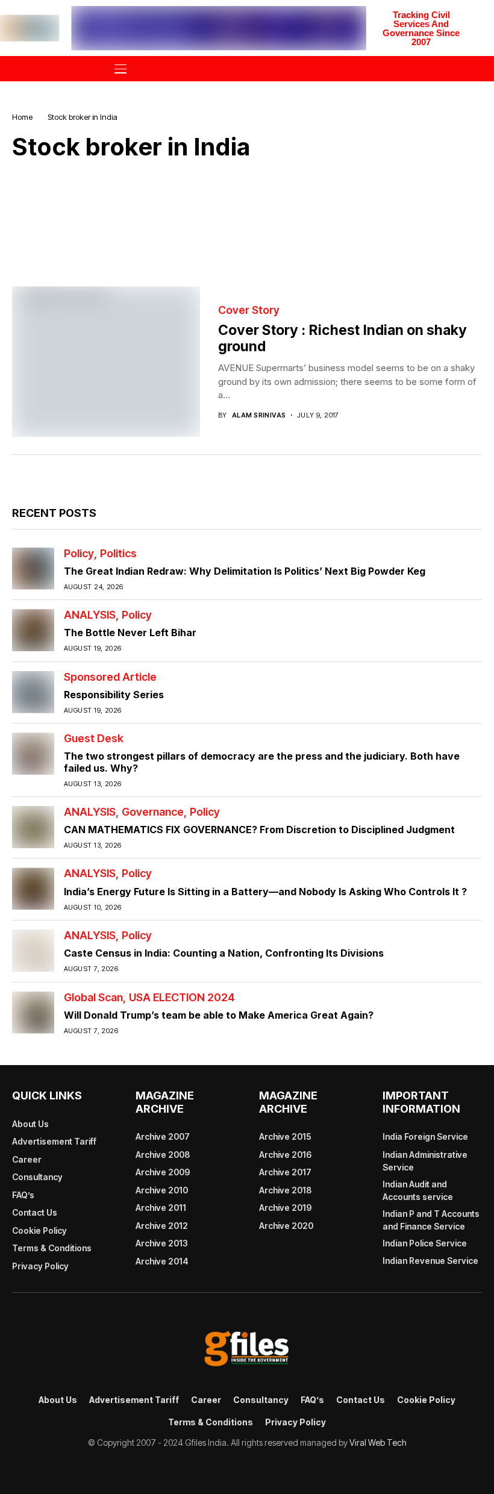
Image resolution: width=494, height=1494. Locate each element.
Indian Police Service (425, 1243)
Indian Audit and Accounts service (418, 1190)
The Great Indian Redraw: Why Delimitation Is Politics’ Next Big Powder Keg (244, 571)
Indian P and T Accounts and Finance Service (431, 1219)
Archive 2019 (285, 1207)
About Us (30, 1124)
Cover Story (249, 310)
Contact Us (34, 1212)
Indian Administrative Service (425, 1160)
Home (22, 117)
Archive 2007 (163, 1136)
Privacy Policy (40, 1266)
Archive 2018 (285, 1190)
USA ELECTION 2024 (182, 998)
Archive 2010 (162, 1190)
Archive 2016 (285, 1154)
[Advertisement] (247, 214)
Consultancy (37, 1177)
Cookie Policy (39, 1230)
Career (27, 1159)
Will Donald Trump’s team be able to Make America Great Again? (219, 1015)
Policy (79, 554)
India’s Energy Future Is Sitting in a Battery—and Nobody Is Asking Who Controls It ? (265, 892)
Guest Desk (94, 739)
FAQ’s (23, 1195)
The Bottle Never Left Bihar (130, 633)
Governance (153, 812)
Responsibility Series (114, 695)
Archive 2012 (162, 1226)
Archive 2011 (161, 1207)
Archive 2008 (163, 1154)
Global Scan (93, 998)
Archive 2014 (162, 1261)
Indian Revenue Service (430, 1260)
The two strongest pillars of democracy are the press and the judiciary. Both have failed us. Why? (262, 762)
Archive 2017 (285, 1172)
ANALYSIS (90, 615)
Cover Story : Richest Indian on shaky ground (342, 338)
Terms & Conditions (52, 1248)
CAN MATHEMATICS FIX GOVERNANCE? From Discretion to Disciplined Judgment (259, 830)
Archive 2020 (286, 1226)
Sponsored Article (110, 677)
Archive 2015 (285, 1136)
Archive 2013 (162, 1243)
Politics (118, 554)
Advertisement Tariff (54, 1141)
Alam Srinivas (259, 415)
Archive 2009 (163, 1172)
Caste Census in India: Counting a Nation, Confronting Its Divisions (224, 953)
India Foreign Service (425, 1136)
